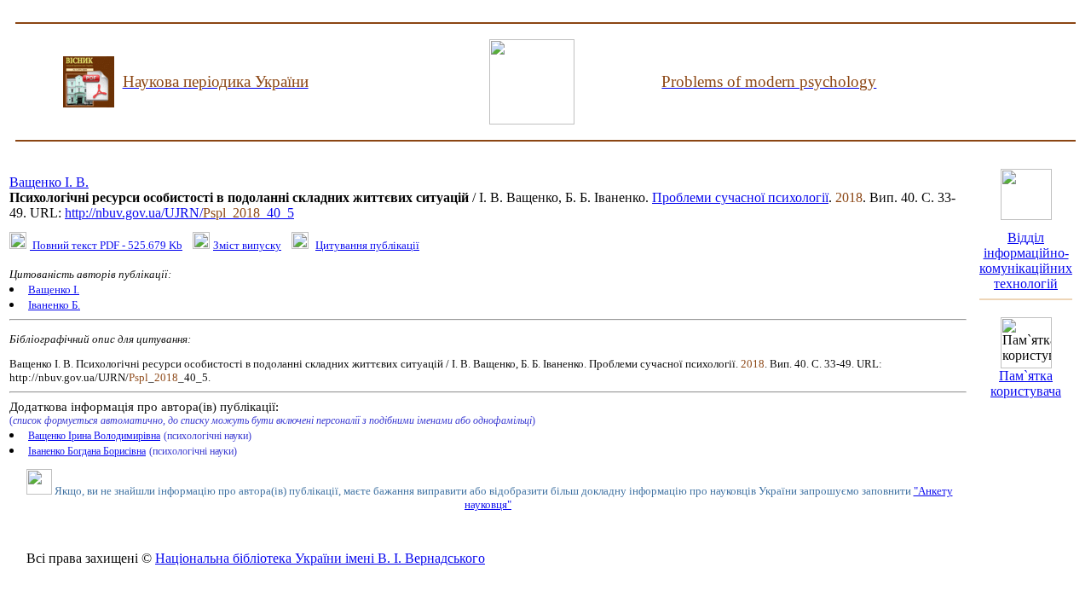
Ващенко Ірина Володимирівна (94, 436)
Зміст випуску (247, 245)
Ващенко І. (53, 289)
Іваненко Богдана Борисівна (87, 451)
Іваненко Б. (54, 304)
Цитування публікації (367, 245)
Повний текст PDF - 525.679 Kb (106, 245)
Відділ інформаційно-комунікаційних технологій (1025, 260)
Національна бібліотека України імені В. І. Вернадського (320, 558)
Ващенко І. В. (49, 182)
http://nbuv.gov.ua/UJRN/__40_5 (179, 213)
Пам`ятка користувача (1025, 383)
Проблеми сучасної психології (740, 197)
